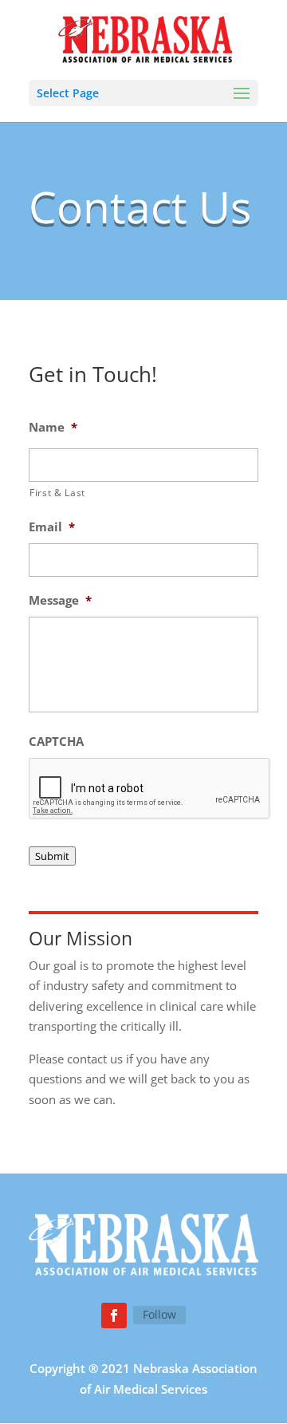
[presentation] (150, 789)
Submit (52, 856)
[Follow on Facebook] (114, 1315)
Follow (159, 1314)
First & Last (57, 492)
